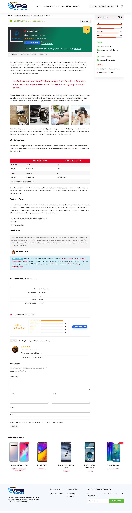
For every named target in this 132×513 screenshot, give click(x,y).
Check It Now (32, 43)
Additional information (28, 54)
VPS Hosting (66, 6)
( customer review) (40, 38)
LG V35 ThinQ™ (42, 465)
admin (28, 35)
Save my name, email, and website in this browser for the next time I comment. (37, 422)
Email (12, 415)
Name (12, 407)
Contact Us (77, 6)
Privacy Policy (71, 494)
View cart (85, 21)
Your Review (14, 376)
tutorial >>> (77, 49)
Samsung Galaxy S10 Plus (18, 465)
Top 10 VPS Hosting (50, 6)
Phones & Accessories (22, 15)
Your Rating (13, 371)
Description (13, 54)
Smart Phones (38, 15)
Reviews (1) (43, 54)
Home (38, 6)
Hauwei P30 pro (113, 465)
